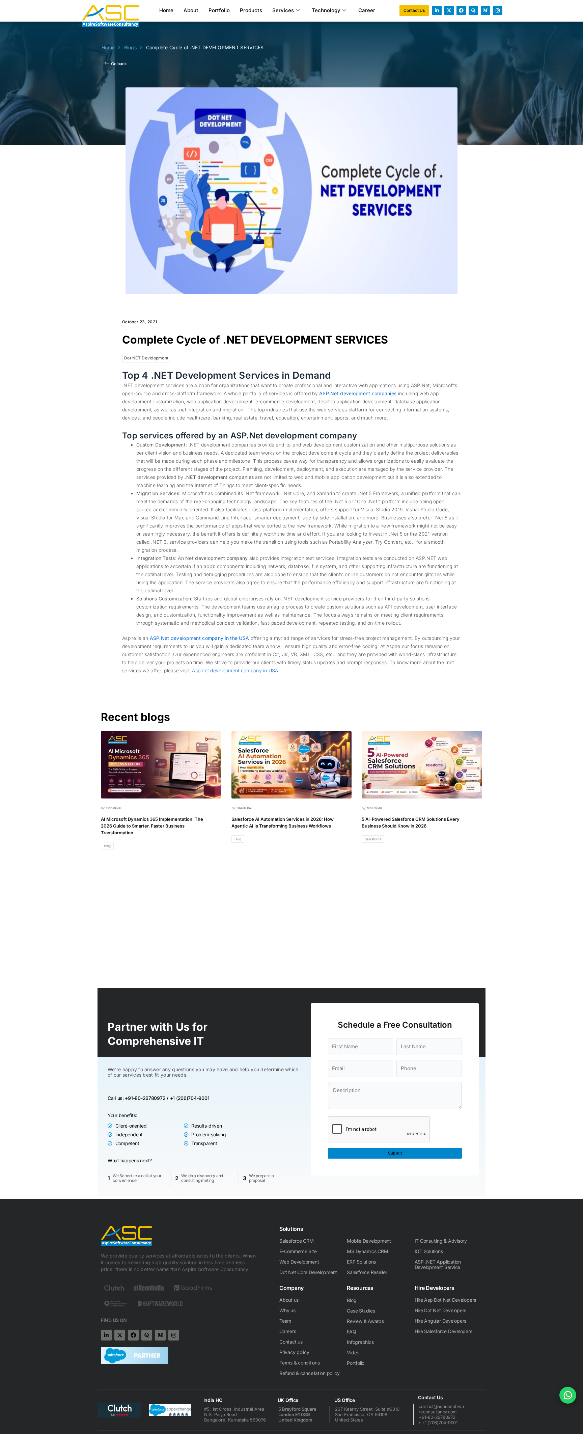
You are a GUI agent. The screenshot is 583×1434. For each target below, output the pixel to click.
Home (166, 10)
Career (366, 10)
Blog (107, 846)
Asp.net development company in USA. (236, 670)
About (191, 10)
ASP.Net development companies (357, 393)
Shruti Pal (113, 808)
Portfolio (219, 10)
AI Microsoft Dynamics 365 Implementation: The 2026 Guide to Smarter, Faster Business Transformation (152, 825)
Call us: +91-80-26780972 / (138, 1098)
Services (283, 10)
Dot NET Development (146, 357)
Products (251, 10)
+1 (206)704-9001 (190, 1098)
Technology (326, 10)
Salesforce (373, 839)
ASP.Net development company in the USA (199, 638)
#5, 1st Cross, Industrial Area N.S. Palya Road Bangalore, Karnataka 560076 (235, 1414)
